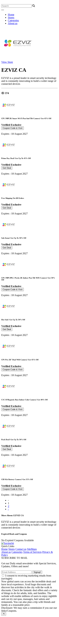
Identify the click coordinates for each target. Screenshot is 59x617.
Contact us (20, 549)
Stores (11, 17)
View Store (7, 62)
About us (12, 23)
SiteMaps (32, 549)
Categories (13, 20)
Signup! (37, 572)
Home (11, 14)
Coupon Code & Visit (12, 128)
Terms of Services (32, 552)
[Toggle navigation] (2, 9)
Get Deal (7, 168)
